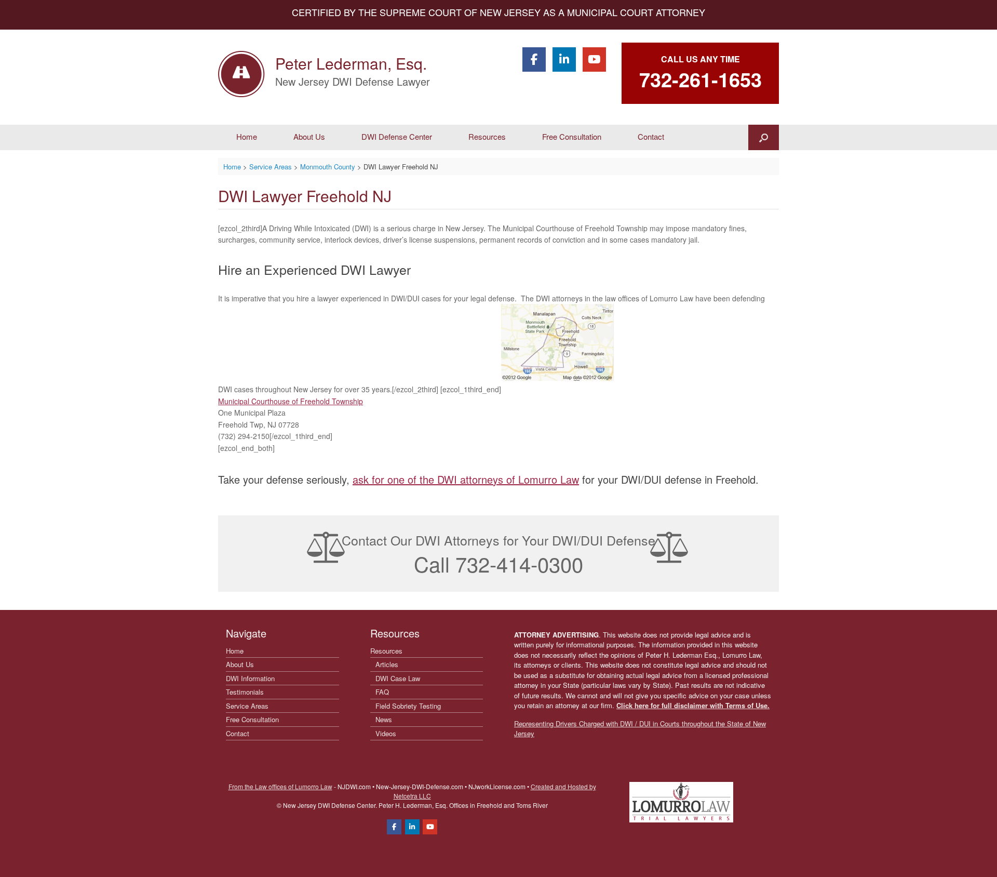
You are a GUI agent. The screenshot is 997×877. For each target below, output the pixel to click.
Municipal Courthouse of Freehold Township (290, 401)
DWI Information (250, 678)
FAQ (382, 692)
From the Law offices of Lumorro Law (280, 786)
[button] (763, 137)
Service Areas (247, 706)
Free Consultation (571, 136)
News (383, 719)
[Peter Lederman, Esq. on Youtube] (594, 59)
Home (246, 136)
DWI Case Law (397, 678)
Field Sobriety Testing (408, 706)
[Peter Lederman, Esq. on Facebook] (534, 59)
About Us (309, 136)
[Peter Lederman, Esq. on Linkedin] (564, 59)
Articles (386, 664)
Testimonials (245, 692)
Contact (651, 136)
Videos (385, 733)
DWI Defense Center (396, 136)
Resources (487, 136)
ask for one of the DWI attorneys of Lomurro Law (466, 479)
